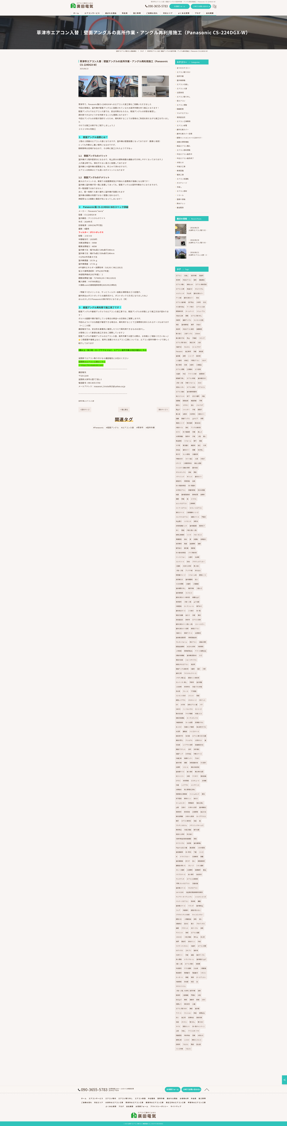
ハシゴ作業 (179, 1049)
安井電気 (196, 749)
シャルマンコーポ (200, 897)
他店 (195, 821)
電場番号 (187, 973)
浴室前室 (195, 883)
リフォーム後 (192, 575)
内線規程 (179, 982)
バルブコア (199, 405)
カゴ (200, 655)
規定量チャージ (181, 575)
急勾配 (186, 982)
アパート (179, 1013)
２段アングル (188, 333)
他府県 (189, 843)
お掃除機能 (179, 436)
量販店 (185, 731)
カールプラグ (196, 347)
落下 (188, 396)
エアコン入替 (89, 401)
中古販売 (179, 968)
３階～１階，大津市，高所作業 (185, 991)
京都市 (178, 320)
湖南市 (192, 1000)
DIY (177, 704)
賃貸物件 (179, 812)
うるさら (185, 1044)
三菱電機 (185, 995)
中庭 (187, 955)
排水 (185, 539)
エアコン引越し (183, 84)
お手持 (183, 704)
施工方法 (203, 812)
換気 (187, 427)
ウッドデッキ (180, 879)
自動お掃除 (202, 642)
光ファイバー (180, 776)
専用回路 (180, 170)
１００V (186, 1040)
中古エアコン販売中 (184, 154)
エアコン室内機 (181, 302)
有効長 (178, 745)
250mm (197, 333)
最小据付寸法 (180, 338)
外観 (193, 432)
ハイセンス (187, 521)
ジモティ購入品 (180, 678)
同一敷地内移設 (181, 553)
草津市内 (187, 687)
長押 (177, 941)
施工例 (184, 1017)
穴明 (200, 401)
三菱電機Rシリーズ (192, 512)
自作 (189, 749)
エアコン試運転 (183, 179)
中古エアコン (187, 280)
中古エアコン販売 (188, 329)
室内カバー (186, 450)
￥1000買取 (179, 584)
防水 (197, 298)
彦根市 (178, 1044)
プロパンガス (200, 923)
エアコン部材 (182, 191)
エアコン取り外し (183, 96)
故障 (184, 356)
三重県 (178, 566)
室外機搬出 (202, 807)
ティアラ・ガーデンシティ (184, 897)
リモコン (203, 973)
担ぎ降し (200, 450)
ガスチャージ (182, 183)
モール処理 (189, 722)
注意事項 (180, 92)
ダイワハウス (180, 843)
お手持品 (188, 754)
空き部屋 (199, 682)
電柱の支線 (179, 660)
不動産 (194, 338)
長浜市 (178, 329)
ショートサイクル (191, 660)
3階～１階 (179, 964)
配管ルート (202, 575)
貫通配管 (179, 539)
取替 (192, 1044)
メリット (191, 695)
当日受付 (199, 874)
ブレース (185, 691)
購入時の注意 (199, 772)
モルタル (187, 347)
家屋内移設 (191, 490)
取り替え (179, 333)
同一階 (198, 611)
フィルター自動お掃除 (183, 468)
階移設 (193, 548)
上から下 (195, 418)
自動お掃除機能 (183, 142)
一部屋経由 (187, 919)
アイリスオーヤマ (193, 1031)
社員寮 (197, 557)
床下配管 (179, 798)
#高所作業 (150, 427)
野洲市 (188, 620)
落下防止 (191, 302)
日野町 (178, 767)
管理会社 (202, 1013)
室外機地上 (199, 906)
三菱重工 (199, 365)
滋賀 (199, 991)
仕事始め (179, 789)
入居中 (190, 557)
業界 (192, 325)
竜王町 (193, 664)
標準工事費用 (180, 535)
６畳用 (178, 374)
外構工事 (179, 758)
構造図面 (194, 401)
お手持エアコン (181, 490)
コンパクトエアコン (182, 517)
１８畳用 (179, 360)
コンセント (189, 593)
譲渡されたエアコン (182, 664)
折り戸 (188, 861)
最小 (192, 923)
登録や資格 (181, 199)
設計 (198, 669)
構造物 (193, 445)
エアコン (179, 275)
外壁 (193, 615)
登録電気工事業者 (181, 794)
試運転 (196, 539)
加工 (199, 445)
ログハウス (179, 950)
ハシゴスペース (194, 731)
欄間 (199, 901)
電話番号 (195, 973)
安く (177, 530)
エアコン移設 (191, 378)
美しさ (200, 432)
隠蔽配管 (180, 109)
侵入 (192, 405)
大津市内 (192, 414)
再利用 (198, 356)
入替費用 (189, 870)
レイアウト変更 (187, 745)
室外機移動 (181, 80)
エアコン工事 (180, 289)
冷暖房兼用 (179, 722)
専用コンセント (196, 1040)
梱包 (203, 794)
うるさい (188, 1049)
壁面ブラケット (181, 749)
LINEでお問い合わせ (200, 6)
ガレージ (191, 865)
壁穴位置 (196, 830)
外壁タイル (179, 427)
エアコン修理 (182, 125)
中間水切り (179, 459)
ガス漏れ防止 (180, 307)
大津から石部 (192, 807)
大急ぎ (203, 459)
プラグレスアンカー (198, 561)
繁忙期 (186, 548)
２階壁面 (196, 584)
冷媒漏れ (185, 910)
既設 (183, 530)
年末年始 (187, 1035)
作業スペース (198, 754)
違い (200, 919)
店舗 (177, 418)
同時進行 (203, 539)
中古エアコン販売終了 (185, 158)
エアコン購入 (180, 284)
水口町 (178, 731)
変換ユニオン (180, 387)
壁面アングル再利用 (182, 669)
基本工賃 (179, 673)
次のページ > (163, 409)
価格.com (190, 284)
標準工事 (179, 1040)
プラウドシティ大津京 (183, 915)
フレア (178, 910)
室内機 (178, 356)
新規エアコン (195, 628)
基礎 (177, 928)
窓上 (188, 338)
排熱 (195, 919)
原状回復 (187, 812)
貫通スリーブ (180, 423)
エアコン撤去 (180, 392)
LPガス (178, 781)
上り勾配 (196, 602)
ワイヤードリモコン (182, 946)
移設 (195, 1013)
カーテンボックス (192, 718)
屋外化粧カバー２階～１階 (184, 624)
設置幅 (178, 401)
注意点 (185, 414)
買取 (187, 316)
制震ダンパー (188, 758)
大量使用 (195, 454)
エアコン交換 (196, 620)
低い (196, 579)
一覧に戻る (124, 409)
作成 (199, 941)
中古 (184, 374)
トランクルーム (189, 959)
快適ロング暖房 (189, 727)
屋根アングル (187, 320)
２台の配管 (201, 848)
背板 (189, 472)
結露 (177, 494)
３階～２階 (179, 570)
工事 (177, 1031)
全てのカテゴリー (183, 68)
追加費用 (192, 544)
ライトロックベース (190, 673)
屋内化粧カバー (183, 129)
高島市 (201, 275)
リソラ (189, 535)
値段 (187, 932)
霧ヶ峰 (178, 414)
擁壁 (185, 763)
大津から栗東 (190, 816)
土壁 (177, 807)
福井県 (196, 950)
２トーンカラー (200, 624)
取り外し (192, 1022)
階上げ (178, 409)
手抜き (198, 325)
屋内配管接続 (186, 494)
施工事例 (188, 351)
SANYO (178, 709)
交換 (185, 365)
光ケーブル (194, 928)
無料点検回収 (195, 767)
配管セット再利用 (193, 678)
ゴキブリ (188, 950)
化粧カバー (201, 414)
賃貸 (192, 977)
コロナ (204, 360)
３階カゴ (199, 588)
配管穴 (200, 409)
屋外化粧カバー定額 (184, 133)
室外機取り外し (181, 588)
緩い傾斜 (189, 772)
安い (177, 1017)
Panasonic (179, 351)
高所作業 (81, 401)
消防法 (196, 521)
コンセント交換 (198, 320)
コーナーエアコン (181, 508)
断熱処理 (195, 494)
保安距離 (186, 781)
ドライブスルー (185, 856)
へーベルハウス (188, 709)
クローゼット (198, 535)
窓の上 (196, 937)
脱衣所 (184, 941)
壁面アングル (186, 418)
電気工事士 (200, 803)
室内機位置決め (191, 655)
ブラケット (185, 928)
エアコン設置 (195, 932)
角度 (185, 544)
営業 (193, 1035)
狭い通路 (179, 959)
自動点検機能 (180, 655)
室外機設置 (193, 526)
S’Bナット (202, 700)
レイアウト (185, 785)
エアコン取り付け (183, 72)
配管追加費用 (180, 646)
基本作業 (179, 763)
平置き (204, 517)
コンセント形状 (181, 695)
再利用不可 (179, 736)
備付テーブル (200, 955)
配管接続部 (201, 861)
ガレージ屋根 (180, 870)
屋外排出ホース (180, 611)
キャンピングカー (197, 915)
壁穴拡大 (179, 548)
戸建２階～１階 (191, 530)
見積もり (179, 1004)
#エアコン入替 (127, 427)
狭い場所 (191, 874)
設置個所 (198, 870)
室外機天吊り (202, 378)
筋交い (178, 405)
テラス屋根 (187, 968)
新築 (197, 1000)
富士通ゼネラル (201, 727)
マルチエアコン (183, 113)
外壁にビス (198, 713)
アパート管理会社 (200, 651)
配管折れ (179, 481)
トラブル (194, 499)
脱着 (202, 856)
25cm (199, 383)
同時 (188, 776)
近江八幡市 (195, 396)
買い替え (196, 566)
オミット (189, 476)
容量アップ (179, 754)
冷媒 (195, 351)
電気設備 (203, 776)
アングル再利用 (196, 427)
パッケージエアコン (182, 901)
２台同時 (179, 687)
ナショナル (189, 740)
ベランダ (191, 906)
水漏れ (192, 365)
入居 (196, 459)
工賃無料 (189, 369)
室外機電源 (179, 593)
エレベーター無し (181, 682)
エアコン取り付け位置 (199, 736)
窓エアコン (181, 101)
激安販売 (179, 602)
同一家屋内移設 (181, 485)
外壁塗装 (179, 606)
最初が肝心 (179, 740)
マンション (187, 1013)
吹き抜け (189, 834)
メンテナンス (195, 785)
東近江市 (192, 342)
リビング (202, 338)
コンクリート (180, 561)
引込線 (196, 968)
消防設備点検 (194, 763)
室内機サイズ (180, 772)
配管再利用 (179, 311)
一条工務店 (187, 937)
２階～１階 (179, 383)
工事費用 (192, 503)
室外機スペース (180, 888)
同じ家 (203, 937)
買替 (195, 472)
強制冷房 (199, 1017)
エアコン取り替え (181, 342)
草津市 (178, 280)
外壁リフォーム (190, 383)
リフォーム (187, 441)
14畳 (193, 1004)
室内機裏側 (179, 852)
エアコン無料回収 (201, 284)
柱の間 (188, 736)
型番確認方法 (199, 745)
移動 (183, 499)
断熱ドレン (187, 798)
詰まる (186, 923)
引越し (186, 275)
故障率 (203, 494)
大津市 (199, 302)
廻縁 (199, 544)
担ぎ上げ (179, 1000)
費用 (185, 1000)
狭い (193, 861)
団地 (188, 561)
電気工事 (180, 174)
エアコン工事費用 (183, 121)
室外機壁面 (179, 861)
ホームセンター (181, 803)
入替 (199, 342)
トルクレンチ (180, 293)
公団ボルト (198, 740)
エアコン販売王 (186, 821)
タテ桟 (178, 445)
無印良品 (179, 830)
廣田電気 (202, 280)
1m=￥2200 (180, 892)
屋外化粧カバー (189, 298)
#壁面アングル (112, 427)
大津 (204, 445)
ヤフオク (195, 776)
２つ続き (191, 611)
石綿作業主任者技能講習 (183, 839)
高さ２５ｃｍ (180, 396)
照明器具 (191, 803)
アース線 (178, 298)
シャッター (186, 409)
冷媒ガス (179, 633)
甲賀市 (192, 682)
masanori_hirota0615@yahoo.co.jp (109, 386)
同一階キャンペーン (198, 1026)
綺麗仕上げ (195, 597)
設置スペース (195, 517)
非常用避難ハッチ (181, 526)
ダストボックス (181, 472)
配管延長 (185, 401)
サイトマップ (176, 1106)
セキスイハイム (181, 986)
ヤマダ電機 (189, 713)
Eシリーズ (198, 709)
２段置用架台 (188, 463)
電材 (199, 615)
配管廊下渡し (180, 378)
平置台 (193, 995)
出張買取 (195, 812)
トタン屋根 (200, 865)
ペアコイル (201, 387)
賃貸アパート (188, 633)
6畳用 (193, 669)
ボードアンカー (201, 977)
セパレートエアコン (196, 508)
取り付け (200, 1022)
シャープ (191, 356)
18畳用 (188, 584)
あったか (179, 727)
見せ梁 (178, 691)
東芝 (177, 325)
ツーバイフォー (181, 557)
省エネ (188, 615)
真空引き (189, 289)
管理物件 (202, 374)
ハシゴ (201, 852)
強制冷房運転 (180, 718)
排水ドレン (181, 203)
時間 (187, 977)
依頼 (177, 1022)
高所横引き (179, 579)
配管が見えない (196, 910)
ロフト (178, 432)
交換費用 (195, 856)
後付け (196, 798)
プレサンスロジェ (181, 825)
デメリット (179, 932)
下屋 (195, 852)
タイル (178, 1026)
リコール (180, 195)
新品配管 (179, 441)
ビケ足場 (198, 369)
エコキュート (195, 781)
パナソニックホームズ (196, 825)
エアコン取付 (189, 964)
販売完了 (202, 526)
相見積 (198, 964)
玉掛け (184, 807)
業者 (191, 1008)
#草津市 (139, 427)
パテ (201, 704)
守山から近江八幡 (181, 848)
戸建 (193, 436)
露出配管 (192, 848)
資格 (195, 839)
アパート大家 (192, 374)
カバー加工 (189, 459)
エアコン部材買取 (183, 150)
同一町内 (188, 852)
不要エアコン (195, 360)
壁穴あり (199, 606)
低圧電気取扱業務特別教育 (194, 892)
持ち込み (198, 570)
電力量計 (185, 445)
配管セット (186, 1026)
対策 (199, 995)
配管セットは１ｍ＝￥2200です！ (190, 137)
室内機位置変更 (181, 637)
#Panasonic (98, 427)
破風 (192, 955)
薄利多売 (187, 1004)
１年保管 (179, 651)
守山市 (189, 293)
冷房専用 (200, 646)
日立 (204, 302)
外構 (177, 785)
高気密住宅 (181, 117)
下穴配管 (193, 691)
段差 (200, 441)
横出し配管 (197, 463)
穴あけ (197, 758)
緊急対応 (197, 423)
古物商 (204, 781)
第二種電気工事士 (189, 789)
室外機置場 (189, 579)
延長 (193, 481)
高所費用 (179, 544)
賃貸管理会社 (188, 651)
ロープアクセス (201, 816)
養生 (204, 870)
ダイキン (184, 1022)
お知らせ (180, 162)
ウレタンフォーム (181, 642)
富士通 (198, 1044)
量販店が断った (181, 865)
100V (203, 1000)
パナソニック (180, 476)
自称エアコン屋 (192, 704)
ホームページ (190, 311)
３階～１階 (187, 602)
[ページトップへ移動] (207, 1089)
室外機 (197, 1008)
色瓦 (192, 982)
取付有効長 (179, 713)
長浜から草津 (180, 834)
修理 (202, 418)
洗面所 (193, 946)
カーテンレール (189, 606)
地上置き (179, 521)
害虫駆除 (180, 207)
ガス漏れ (203, 763)
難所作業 (191, 588)
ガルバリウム (199, 289)
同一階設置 (186, 432)
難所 (177, 821)
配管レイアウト (181, 700)
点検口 (186, 360)
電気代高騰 (179, 615)
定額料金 (191, 1017)
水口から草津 (191, 646)
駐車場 (193, 901)
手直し (179, 187)
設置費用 (199, 329)
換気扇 (201, 351)
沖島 (203, 396)
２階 (199, 436)
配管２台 (179, 919)
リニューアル (201, 311)
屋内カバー (198, 476)
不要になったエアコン (183, 883)
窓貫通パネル (199, 722)
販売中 (188, 436)
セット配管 (186, 454)
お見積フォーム (179, 6)
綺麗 (193, 450)
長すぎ (178, 454)
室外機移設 (185, 325)
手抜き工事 (181, 166)
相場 (201, 928)
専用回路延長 (192, 637)
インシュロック (194, 794)
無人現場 (179, 365)
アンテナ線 (189, 570)
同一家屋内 (191, 485)
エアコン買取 (182, 105)
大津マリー (179, 955)
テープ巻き (190, 307)
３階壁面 (203, 968)
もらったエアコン (181, 503)
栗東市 (178, 995)
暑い (204, 436)
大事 (204, 669)
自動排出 (179, 923)
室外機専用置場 (191, 392)
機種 (177, 499)
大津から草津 (187, 566)
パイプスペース (180, 874)
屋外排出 (195, 468)
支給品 (178, 450)
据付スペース (180, 512)
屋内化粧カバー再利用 (183, 597)
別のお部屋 (201, 490)
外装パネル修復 (197, 687)
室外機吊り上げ (201, 959)
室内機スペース (180, 906)
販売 (195, 280)
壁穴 (195, 441)
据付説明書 (179, 816)
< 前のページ (84, 409)
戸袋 (193, 409)
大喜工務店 (187, 830)
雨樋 (198, 695)
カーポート (179, 977)
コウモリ (185, 405)
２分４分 (179, 937)
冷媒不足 (179, 347)
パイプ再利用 (192, 553)
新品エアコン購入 (183, 146)
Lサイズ (178, 463)
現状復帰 (189, 423)
